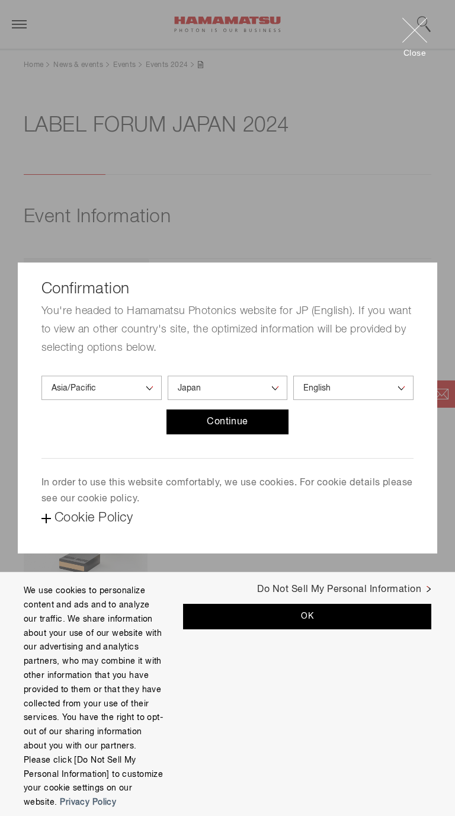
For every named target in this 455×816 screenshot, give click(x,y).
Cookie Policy (94, 517)
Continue (227, 422)
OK (307, 616)
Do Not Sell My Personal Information (339, 589)
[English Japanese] (353, 388)
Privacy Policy (88, 802)
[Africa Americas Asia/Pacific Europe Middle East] (101, 388)
